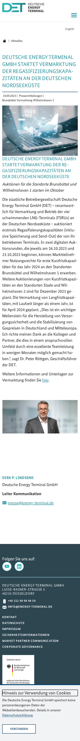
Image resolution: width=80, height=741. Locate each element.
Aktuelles (17, 41)
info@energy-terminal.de (30, 606)
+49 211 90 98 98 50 (22, 600)
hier (45, 380)
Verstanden (19, 729)
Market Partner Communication (30, 641)
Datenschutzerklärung (17, 715)
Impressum (11, 629)
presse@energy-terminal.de (31, 502)
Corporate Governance (22, 647)
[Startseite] (4, 41)
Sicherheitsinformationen (25, 635)
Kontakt (9, 617)
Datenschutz (13, 623)
